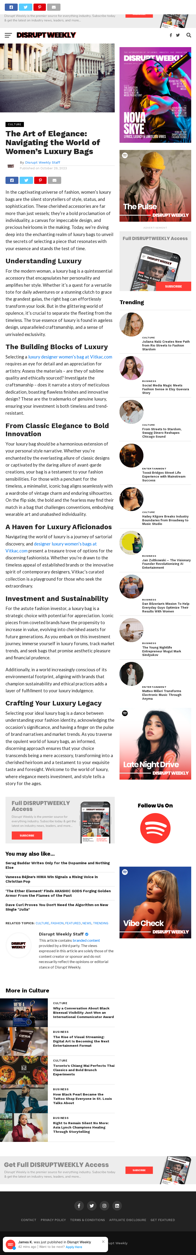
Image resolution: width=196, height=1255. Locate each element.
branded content (86, 940)
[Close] (103, 1241)
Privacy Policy (53, 1220)
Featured (73, 923)
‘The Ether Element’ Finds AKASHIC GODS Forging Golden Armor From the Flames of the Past (58, 893)
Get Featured (163, 1220)
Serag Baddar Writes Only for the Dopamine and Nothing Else (57, 865)
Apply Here (74, 1247)
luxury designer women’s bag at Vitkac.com (70, 356)
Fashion (57, 923)
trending (100, 923)
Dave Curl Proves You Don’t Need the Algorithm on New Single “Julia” (56, 907)
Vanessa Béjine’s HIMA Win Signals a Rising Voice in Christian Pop (51, 879)
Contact (28, 1220)
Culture (42, 923)
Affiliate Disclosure (127, 1220)
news (86, 923)
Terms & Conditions (87, 1220)
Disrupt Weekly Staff (42, 162)
